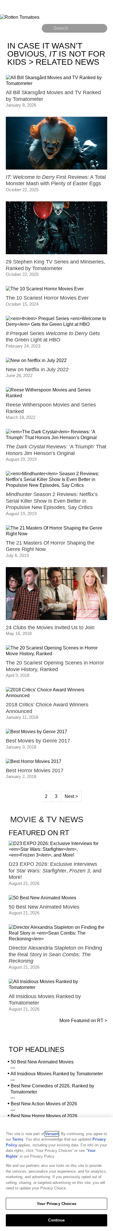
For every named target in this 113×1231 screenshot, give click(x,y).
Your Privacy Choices (56, 1204)
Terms (17, 1139)
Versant (52, 1134)
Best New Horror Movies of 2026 (44, 1115)
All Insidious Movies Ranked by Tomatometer (56, 1073)
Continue (56, 1220)
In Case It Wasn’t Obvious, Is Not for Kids (56, 53)
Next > (71, 796)
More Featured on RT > (83, 1020)
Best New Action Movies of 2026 (44, 1103)
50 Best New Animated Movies (42, 1061)
